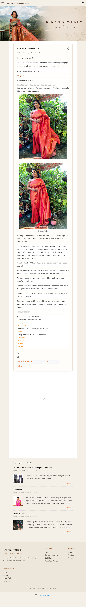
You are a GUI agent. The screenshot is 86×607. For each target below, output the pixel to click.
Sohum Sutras (23, 3)
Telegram (20, 76)
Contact (5, 575)
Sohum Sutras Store (52, 555)
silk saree (21, 366)
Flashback (17, 489)
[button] (68, 49)
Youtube (21, 347)
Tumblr (21, 341)
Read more (68, 483)
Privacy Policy (7, 578)
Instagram (22, 322)
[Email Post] (18, 358)
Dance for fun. (19, 513)
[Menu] (2, 3)
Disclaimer (6, 581)
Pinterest (21, 338)
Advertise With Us (51, 561)
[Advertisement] (43, 438)
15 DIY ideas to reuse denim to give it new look (32, 467)
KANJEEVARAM (23, 362)
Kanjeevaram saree (38, 362)
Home (47, 552)
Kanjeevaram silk (53, 362)
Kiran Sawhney (11, 3)
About (5, 572)
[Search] (83, 3)
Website (21, 332)
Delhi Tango (49, 558)
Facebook (22, 325)
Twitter (20, 344)
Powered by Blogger (44, 595)
